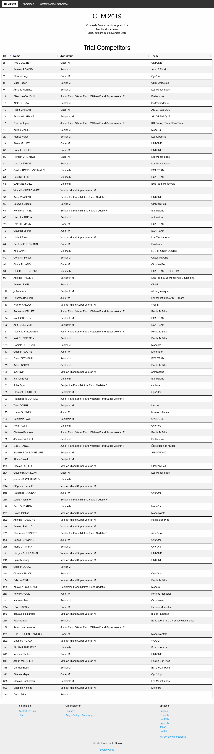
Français (164, 715)
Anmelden (28, 4)
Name (16, 56)
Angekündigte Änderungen (80, 715)
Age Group (66, 56)
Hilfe (21, 715)
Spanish (164, 723)
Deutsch (164, 719)
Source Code (107, 749)
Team (154, 56)
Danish (163, 731)
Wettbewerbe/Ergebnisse (54, 4)
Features (70, 711)
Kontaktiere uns (27, 711)
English (163, 711)
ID (4, 56)
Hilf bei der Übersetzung (172, 736)
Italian (162, 727)
